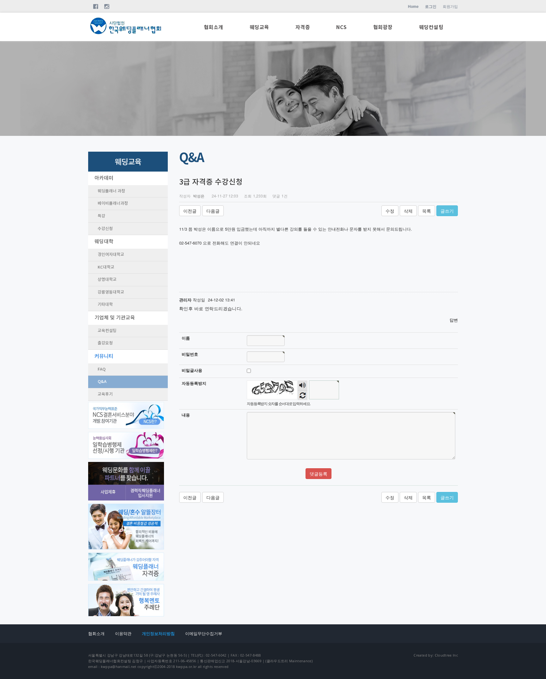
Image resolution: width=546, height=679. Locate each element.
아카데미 (103, 178)
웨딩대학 (103, 242)
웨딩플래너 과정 (111, 191)
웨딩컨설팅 (431, 27)
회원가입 (450, 6)
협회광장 (383, 27)
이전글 (190, 211)
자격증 (302, 27)
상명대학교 (107, 279)
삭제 (408, 211)
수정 (389, 211)
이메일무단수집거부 (203, 633)
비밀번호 (190, 354)
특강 (101, 216)
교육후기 (105, 394)
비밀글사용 (192, 370)
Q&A (102, 381)
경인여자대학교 (111, 254)
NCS (341, 27)
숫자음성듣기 (303, 385)
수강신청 (105, 228)
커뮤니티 (103, 356)
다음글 (213, 211)
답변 (454, 320)
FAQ (102, 369)
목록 (426, 211)
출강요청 (105, 343)
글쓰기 (447, 211)
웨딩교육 (259, 27)
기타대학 (105, 304)
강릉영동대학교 (111, 292)
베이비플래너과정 (113, 203)
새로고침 (302, 395)
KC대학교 (106, 267)
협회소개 (213, 27)
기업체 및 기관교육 (114, 318)
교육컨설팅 (107, 330)
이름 (186, 338)
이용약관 (123, 633)
